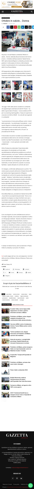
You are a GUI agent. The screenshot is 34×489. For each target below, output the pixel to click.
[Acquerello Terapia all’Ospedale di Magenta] (5, 356)
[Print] (30, 27)
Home (3, 15)
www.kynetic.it (28, 487)
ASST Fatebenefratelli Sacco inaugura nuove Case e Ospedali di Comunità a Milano (20, 394)
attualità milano (12, 298)
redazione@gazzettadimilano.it (20, 467)
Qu (2, 256)
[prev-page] (3, 401)
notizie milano (24, 294)
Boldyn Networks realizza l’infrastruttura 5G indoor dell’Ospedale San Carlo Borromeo (20, 379)
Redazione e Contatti (7, 484)
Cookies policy (17, 462)
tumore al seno (16, 294)
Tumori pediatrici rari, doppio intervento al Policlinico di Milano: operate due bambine (20, 333)
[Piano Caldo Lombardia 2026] (5, 372)
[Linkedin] (22, 27)
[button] (2, 12)
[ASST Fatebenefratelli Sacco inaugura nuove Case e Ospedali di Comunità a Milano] (5, 394)
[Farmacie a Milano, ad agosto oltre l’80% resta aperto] (5, 387)
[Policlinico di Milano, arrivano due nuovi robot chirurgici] (5, 364)
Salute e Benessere (10, 15)
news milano (8, 294)
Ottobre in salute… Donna (7, 296)
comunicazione (16, 487)
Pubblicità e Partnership (26, 484)
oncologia (22, 299)
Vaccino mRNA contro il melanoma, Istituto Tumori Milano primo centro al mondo (21, 326)
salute (30, 294)
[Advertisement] (17, 416)
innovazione (10, 487)
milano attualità (14, 299)
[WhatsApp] (19, 27)
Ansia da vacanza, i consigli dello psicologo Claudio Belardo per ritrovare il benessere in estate (20, 341)
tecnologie (22, 487)
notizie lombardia (6, 299)
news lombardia (20, 298)
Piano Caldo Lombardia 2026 (19, 370)
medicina (17, 296)
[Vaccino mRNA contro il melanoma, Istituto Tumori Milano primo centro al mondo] (5, 326)
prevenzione (4, 298)
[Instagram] (17, 478)
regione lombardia (24, 296)
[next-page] (5, 401)
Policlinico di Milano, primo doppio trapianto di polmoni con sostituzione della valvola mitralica (20, 318)
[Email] (26, 27)
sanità (27, 298)
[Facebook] (8, 27)
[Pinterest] (15, 27)
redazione (5, 23)
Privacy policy (16, 484)
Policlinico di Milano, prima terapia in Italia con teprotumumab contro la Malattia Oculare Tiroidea (21, 348)
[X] (11, 27)
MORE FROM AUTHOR (18, 304)
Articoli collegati (7, 304)
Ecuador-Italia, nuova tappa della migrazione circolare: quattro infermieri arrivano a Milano (20, 310)
